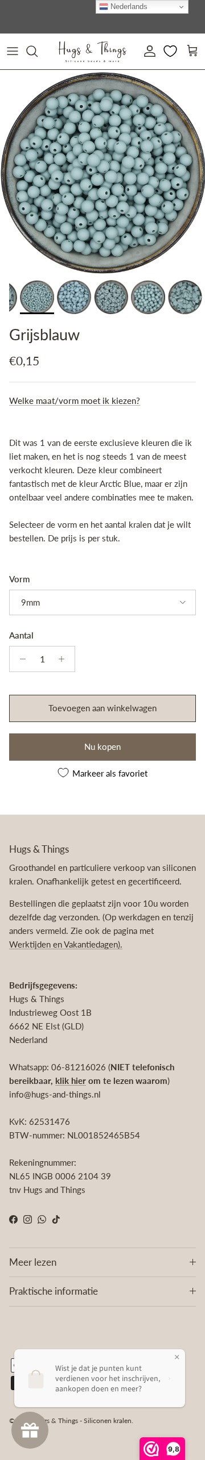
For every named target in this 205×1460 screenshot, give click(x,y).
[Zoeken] (37, 51)
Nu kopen (102, 746)
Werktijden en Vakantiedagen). (65, 944)
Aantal (21, 635)
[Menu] (12, 51)
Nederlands (127, 6)
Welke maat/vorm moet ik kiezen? (74, 400)
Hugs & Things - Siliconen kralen (83, 1420)
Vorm (19, 579)
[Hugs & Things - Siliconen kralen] (92, 51)
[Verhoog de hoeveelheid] (65, 658)
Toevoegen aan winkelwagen (102, 708)
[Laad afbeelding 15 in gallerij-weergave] (102, 172)
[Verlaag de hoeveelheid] (20, 658)
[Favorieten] (171, 51)
